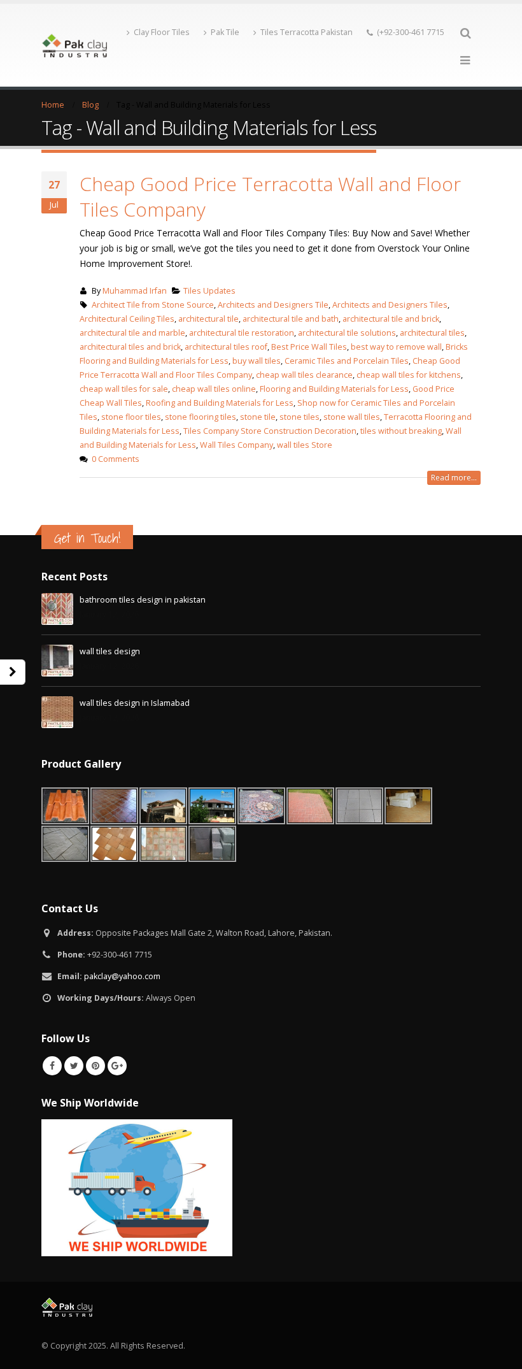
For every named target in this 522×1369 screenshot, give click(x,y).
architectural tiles (432, 332)
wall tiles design (110, 651)
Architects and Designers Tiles (390, 304)
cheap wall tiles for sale (124, 388)
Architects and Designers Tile (273, 304)
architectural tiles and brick (130, 346)
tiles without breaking (401, 431)
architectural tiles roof (226, 346)
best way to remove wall (396, 346)
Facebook (52, 1065)
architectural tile (208, 318)
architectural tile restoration (241, 332)
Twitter (73, 1065)
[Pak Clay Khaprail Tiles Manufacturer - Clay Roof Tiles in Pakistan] (74, 45)
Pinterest (95, 1065)
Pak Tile (225, 32)
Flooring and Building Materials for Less (334, 388)
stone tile (258, 417)
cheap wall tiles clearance (304, 374)
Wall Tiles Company (236, 445)
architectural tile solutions (347, 332)
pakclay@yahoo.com (122, 976)
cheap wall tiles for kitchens (408, 374)
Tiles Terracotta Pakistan (306, 32)
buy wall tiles (256, 360)
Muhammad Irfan (134, 290)
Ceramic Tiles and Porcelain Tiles (347, 360)
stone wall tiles (351, 417)
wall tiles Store (304, 445)
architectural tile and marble (132, 332)
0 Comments (115, 459)
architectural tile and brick (390, 318)
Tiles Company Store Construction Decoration (269, 431)
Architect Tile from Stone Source (153, 304)
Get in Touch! (87, 537)
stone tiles (299, 417)
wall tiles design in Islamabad (135, 703)
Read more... (454, 477)
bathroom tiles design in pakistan (143, 599)
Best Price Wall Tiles (309, 346)
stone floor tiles (131, 417)
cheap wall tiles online (214, 388)
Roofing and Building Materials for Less (219, 403)
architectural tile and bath (291, 318)
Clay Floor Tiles (162, 32)
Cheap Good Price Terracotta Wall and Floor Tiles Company (270, 196)
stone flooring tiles (200, 417)
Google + (117, 1065)
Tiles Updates (209, 290)
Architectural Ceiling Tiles (127, 318)
